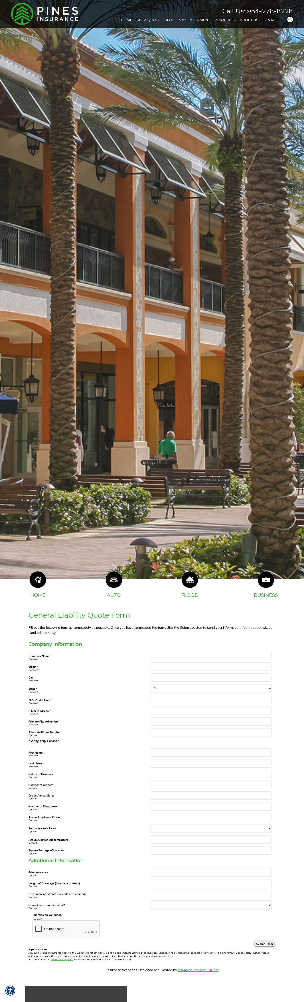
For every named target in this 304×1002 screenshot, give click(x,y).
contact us (166, 956)
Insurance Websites (122, 970)
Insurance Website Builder (198, 970)
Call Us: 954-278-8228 (257, 11)
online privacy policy (62, 959)
